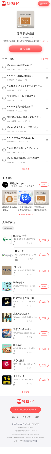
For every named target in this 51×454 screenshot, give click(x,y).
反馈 (37, 417)
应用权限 (27, 441)
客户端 (15, 417)
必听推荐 (25, 391)
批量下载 (45, 59)
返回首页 (26, 417)
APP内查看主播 (24, 214)
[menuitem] (46, 41)
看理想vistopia (27, 37)
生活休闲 (8, 228)
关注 (44, 184)
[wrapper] (25, 227)
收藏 (44, 239)
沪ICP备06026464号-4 (19, 424)
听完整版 (25, 49)
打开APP (43, 3)
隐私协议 (34, 441)
